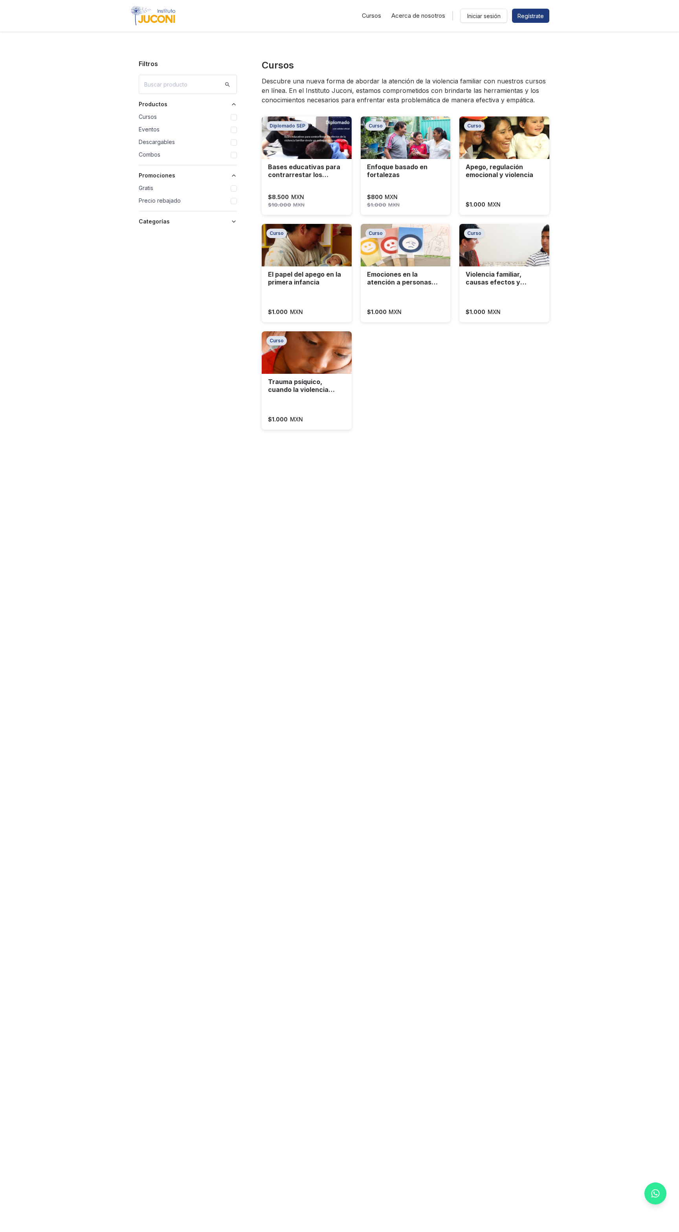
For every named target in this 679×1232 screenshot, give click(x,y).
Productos (153, 104)
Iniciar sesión (484, 16)
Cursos (371, 15)
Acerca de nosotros (418, 15)
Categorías (154, 221)
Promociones (157, 175)
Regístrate (531, 16)
